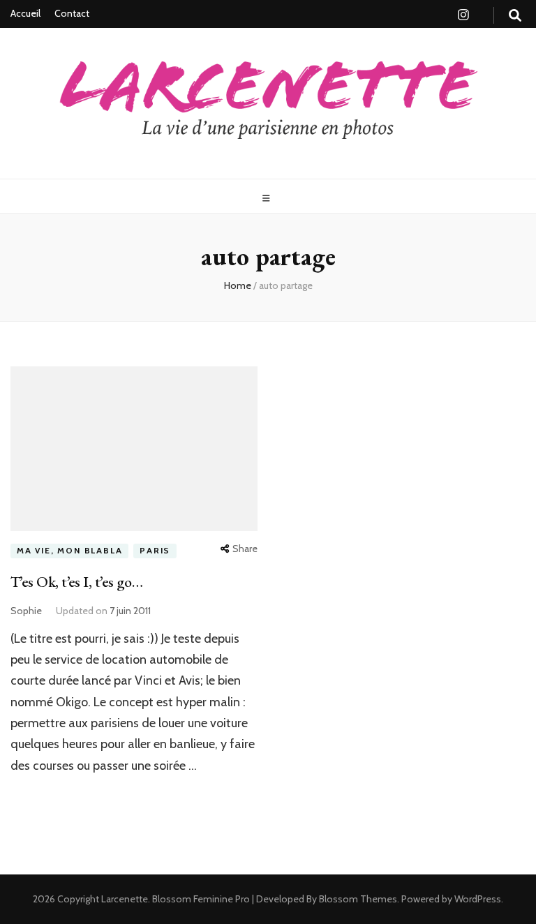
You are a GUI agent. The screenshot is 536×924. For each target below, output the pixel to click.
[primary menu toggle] (268, 198)
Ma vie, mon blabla (69, 550)
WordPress (477, 899)
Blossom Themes (357, 899)
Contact (71, 13)
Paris (155, 550)
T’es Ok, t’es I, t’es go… (76, 582)
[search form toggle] (515, 15)
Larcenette (124, 899)
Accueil (25, 13)
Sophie (26, 610)
